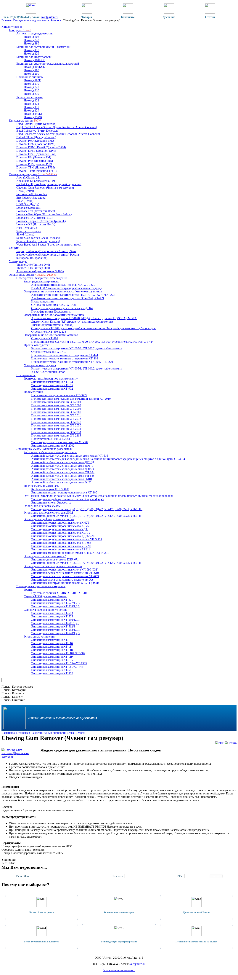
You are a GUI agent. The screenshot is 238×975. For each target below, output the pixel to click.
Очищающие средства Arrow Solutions (37, 20)
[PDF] (219, 743)
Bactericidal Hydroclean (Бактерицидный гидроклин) (34, 732)
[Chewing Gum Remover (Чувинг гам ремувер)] (16, 756)
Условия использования (118, 970)
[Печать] (231, 743)
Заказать (216, 876)
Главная (6, 20)
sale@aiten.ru (49, 17)
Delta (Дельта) (76, 732)
